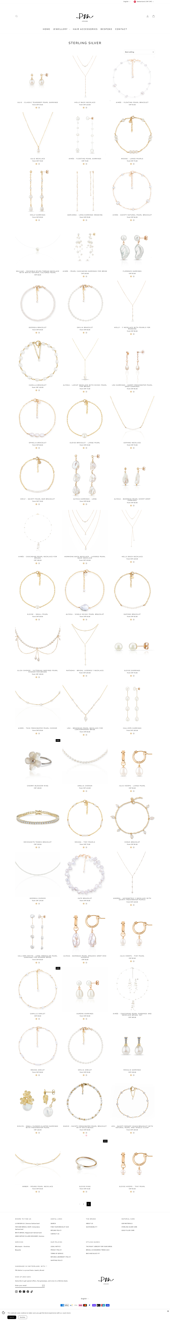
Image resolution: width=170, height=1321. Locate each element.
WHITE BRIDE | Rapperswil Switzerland (28, 1233)
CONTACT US (55, 1234)
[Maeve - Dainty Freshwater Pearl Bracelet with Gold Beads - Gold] (84, 1133)
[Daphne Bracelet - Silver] (134, 620)
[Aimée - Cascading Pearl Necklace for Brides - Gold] (36, 563)
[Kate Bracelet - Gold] (84, 904)
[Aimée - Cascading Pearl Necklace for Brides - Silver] (39, 563)
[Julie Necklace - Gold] (36, 164)
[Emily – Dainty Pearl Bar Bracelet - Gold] (36, 504)
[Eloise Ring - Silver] (86, 1192)
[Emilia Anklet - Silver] (86, 1075)
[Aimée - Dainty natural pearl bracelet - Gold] (131, 220)
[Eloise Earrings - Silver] (134, 676)
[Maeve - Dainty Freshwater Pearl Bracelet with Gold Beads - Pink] (86, 1135)
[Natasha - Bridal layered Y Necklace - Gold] (84, 676)
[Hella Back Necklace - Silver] (134, 562)
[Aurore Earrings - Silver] (86, 1019)
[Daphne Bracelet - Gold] (131, 620)
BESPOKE (106, 29)
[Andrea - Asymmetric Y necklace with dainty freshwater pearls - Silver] (134, 905)
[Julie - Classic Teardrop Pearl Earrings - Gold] (36, 108)
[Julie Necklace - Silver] (39, 164)
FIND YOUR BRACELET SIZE (60, 1227)
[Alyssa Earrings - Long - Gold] (84, 504)
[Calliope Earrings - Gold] (131, 733)
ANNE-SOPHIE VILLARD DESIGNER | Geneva (29, 1236)
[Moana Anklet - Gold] (36, 1075)
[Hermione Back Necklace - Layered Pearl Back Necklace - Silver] (86, 563)
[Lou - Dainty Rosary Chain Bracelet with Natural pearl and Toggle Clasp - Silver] (134, 1133)
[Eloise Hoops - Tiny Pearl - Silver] (134, 1192)
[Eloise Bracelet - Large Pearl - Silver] (86, 448)
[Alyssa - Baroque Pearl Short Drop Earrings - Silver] (134, 506)
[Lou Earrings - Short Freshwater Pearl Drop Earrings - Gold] (131, 392)
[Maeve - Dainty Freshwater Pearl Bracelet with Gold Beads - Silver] (86, 1133)
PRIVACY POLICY (56, 1250)
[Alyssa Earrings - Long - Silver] (86, 504)
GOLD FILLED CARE (128, 1230)
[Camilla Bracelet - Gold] (36, 390)
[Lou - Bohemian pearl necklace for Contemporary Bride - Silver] (86, 735)
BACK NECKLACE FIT (93, 1254)
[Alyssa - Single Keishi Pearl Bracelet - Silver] (86, 620)
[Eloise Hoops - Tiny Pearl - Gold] (131, 1192)
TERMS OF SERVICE (57, 1254)
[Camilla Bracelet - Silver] (39, 390)
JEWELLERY (61, 29)
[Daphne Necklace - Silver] (134, 448)
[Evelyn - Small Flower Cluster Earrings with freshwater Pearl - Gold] (36, 1133)
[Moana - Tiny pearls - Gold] (84, 847)
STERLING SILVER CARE (129, 1227)
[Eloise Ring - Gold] (84, 1192)
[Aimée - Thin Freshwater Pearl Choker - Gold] (36, 733)
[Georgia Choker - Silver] (39, 904)
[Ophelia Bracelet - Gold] (36, 448)
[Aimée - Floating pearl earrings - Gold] (84, 164)
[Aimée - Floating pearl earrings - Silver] (86, 164)
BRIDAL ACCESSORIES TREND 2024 (97, 1250)
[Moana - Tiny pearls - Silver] (86, 847)
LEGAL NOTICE (56, 1247)
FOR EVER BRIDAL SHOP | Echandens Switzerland (27, 1228)
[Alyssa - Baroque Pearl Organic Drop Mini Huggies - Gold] (84, 963)
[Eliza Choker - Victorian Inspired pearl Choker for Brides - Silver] (39, 677)
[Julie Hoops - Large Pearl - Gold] (131, 791)
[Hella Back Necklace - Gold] (131, 562)
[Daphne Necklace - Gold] (131, 448)
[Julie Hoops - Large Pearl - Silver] (134, 791)
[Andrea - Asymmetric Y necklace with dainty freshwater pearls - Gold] (131, 905)
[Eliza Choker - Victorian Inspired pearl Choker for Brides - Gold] (36, 677)
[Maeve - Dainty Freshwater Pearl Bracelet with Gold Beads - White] (84, 1135)
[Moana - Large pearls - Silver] (134, 164)
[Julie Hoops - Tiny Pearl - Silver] (134, 961)
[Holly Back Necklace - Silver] (86, 108)
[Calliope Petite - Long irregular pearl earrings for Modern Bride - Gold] (36, 963)
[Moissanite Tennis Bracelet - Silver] (39, 847)
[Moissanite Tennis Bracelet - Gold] (36, 847)
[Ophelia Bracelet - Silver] (39, 448)
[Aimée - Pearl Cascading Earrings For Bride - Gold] (84, 276)
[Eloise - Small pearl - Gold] (36, 620)
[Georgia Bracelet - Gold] (36, 333)
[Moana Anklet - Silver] (39, 1075)
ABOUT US (89, 1224)
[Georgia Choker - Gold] (36, 904)
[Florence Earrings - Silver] (134, 276)
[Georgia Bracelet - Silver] (39, 333)
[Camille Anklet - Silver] (39, 1019)
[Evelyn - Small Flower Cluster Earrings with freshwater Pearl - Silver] (39, 1133)
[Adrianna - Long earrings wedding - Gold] (84, 220)
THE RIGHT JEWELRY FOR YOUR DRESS (99, 1247)
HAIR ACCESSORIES (85, 29)
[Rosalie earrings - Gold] (131, 1075)
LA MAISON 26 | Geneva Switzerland (27, 1224)
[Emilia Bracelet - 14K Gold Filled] (84, 333)
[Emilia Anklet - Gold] (84, 1075)
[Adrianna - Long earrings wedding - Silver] (86, 220)
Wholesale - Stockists (22, 1247)
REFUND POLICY (56, 1230)
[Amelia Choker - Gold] (84, 791)
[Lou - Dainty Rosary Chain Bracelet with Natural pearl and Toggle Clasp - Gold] (131, 1133)
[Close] (168, 1311)
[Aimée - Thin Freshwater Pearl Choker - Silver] (39, 733)
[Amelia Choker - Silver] (86, 791)
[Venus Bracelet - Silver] (134, 847)
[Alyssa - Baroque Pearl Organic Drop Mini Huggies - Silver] (86, 963)
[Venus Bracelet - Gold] (131, 847)
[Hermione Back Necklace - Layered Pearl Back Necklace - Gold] (84, 563)
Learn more (67, 1313)
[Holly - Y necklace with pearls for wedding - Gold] (131, 334)
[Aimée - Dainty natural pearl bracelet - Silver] (134, 220)
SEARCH (53, 1224)
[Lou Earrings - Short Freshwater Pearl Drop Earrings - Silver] (134, 392)
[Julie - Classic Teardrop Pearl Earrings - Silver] (39, 108)
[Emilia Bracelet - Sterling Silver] (86, 333)
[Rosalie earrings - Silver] (134, 1075)
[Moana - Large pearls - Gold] (131, 164)
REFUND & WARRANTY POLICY (61, 1257)
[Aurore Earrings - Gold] (84, 1019)
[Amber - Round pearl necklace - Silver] (39, 1192)
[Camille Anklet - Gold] (36, 1019)
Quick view (37, 99)
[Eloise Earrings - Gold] (131, 676)
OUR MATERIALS (127, 1224)
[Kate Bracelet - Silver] (86, 904)
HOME (46, 29)
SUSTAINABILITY (91, 1227)
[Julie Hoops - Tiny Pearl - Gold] (131, 961)
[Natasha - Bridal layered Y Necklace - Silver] (86, 676)
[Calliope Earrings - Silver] (134, 733)
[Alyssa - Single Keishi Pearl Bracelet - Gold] (84, 620)
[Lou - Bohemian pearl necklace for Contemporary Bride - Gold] (84, 735)
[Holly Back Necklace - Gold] (84, 108)
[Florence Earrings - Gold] (131, 276)
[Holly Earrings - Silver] (39, 220)
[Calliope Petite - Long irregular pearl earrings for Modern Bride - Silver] (39, 963)
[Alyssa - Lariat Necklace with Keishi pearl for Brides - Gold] (84, 392)
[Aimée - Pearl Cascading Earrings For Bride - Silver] (86, 276)
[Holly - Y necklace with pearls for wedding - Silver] (134, 334)
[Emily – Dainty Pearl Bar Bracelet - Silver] (39, 504)
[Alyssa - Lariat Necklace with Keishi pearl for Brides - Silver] (86, 392)
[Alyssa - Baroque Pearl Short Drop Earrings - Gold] (131, 506)
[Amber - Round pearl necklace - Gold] (36, 1192)
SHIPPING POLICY (57, 1260)
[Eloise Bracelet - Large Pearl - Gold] (84, 448)
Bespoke (18, 1250)
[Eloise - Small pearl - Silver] (39, 620)
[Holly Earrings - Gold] (36, 220)
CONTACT (121, 29)
